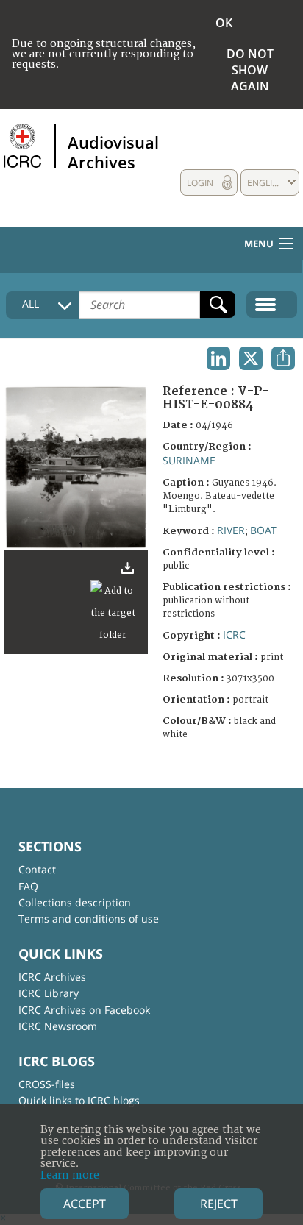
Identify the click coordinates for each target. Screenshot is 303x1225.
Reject (219, 1204)
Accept (84, 1204)
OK (223, 23)
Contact (37, 869)
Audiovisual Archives (113, 151)
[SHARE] (283, 358)
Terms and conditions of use (88, 919)
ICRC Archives (52, 977)
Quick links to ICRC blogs (79, 1100)
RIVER (231, 530)
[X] (251, 358)
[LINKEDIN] (218, 358)
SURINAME (189, 460)
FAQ (28, 886)
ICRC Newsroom (57, 1026)
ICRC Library (48, 993)
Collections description (74, 902)
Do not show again (250, 70)
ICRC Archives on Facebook (84, 1010)
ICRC (234, 635)
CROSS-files (46, 1084)
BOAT (263, 530)
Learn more (69, 1175)
